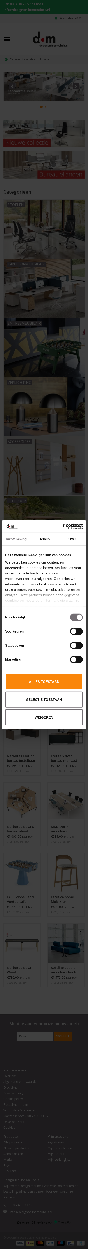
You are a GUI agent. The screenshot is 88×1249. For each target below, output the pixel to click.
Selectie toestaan (44, 699)
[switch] (76, 631)
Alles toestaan (44, 682)
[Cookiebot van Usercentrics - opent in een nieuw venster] (63, 526)
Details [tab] (44, 539)
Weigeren (44, 717)
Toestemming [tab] (16, 539)
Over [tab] (72, 539)
